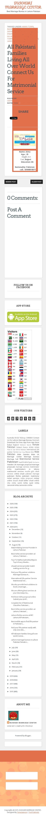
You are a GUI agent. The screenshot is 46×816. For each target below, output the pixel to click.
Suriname (36, 462)
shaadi (15, 481)
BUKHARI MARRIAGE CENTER (23, 5)
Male (32, 452)
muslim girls (29, 471)
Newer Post (11, 182)
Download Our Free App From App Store (23, 442)
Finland (19, 447)
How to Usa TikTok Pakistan (16, 450)
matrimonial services (15, 471)
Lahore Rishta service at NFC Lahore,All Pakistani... (22, 616)
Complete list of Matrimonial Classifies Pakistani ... (22, 604)
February (15, 667)
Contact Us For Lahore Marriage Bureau (23, 439)
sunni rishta (23, 483)
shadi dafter (23, 480)
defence (11, 31)
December (16, 529)
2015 (12, 691)
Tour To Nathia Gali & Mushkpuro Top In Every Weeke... (24, 561)
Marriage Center (14, 456)
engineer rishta (15, 34)
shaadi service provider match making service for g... (23, 567)
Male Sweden (23, 454)
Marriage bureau (31, 456)
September (16, 541)
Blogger (28, 735)
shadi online (34, 480)
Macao (27, 452)
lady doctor (32, 38)
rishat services (13, 478)
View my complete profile (20, 726)
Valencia (29, 41)
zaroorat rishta (13, 485)
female (27, 34)
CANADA (29, 438)
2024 (12, 511)
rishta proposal (26, 478)
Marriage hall (12, 459)
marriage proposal (24, 464)
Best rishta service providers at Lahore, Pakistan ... (23, 555)
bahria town (13, 29)
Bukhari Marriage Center (23, 723)
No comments (28, 103)
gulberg (11, 36)
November (16, 533)
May (14, 655)
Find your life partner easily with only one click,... (23, 628)
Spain (30, 462)
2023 (12, 515)
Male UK (35, 454)
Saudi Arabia (23, 462)
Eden (35, 31)
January (15, 670)
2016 (12, 688)
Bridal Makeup (28, 29)
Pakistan (19, 41)
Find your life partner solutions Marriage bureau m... (23, 573)
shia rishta (11, 483)
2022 (12, 519)
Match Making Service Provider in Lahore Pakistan (24, 548)
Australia (10, 438)
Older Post (37, 182)
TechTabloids (34, 812)
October (15, 537)
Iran (20, 452)
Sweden (10, 464)
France (25, 447)
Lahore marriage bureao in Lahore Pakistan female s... (24, 641)
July (13, 647)
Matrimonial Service (29, 459)
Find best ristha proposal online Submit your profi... (23, 598)
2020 (12, 527)
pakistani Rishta (14, 476)
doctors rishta (24, 31)
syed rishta (34, 483)
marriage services (22, 467)
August (15, 545)
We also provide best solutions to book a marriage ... (24, 585)
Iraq (23, 452)
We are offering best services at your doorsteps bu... (23, 591)
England (16, 445)
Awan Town (28, 26)
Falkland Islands (25, 445)
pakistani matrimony (30, 476)
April (14, 659)
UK (15, 464)
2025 (12, 507)
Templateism (22, 812)
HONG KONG (34, 447)
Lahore (10, 41)
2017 (12, 684)
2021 (12, 523)
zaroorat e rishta (25, 485)
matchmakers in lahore (27, 469)
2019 (12, 676)
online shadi (19, 474)
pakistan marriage (32, 474)
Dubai (9, 445)
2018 (12, 680)
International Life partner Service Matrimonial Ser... (24, 579)
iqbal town (22, 36)
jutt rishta (19, 38)
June (14, 651)
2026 (12, 503)
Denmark (35, 440)
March (14, 663)
